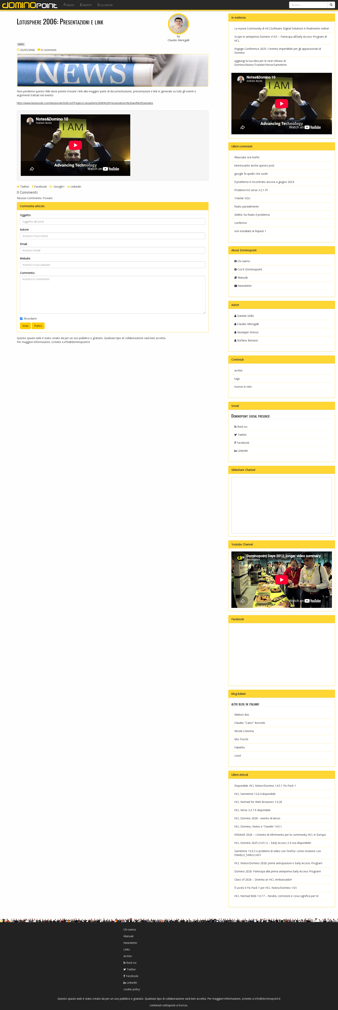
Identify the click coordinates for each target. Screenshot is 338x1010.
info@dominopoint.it (77, 342)
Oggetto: (25, 215)
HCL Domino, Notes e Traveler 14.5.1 (258, 826)
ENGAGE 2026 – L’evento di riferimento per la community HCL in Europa (280, 834)
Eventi (85, 5)
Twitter (24, 186)
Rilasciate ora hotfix (246, 157)
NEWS (21, 44)
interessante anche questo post (254, 165)
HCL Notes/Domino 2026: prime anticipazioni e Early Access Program (278, 863)
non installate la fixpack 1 (250, 231)
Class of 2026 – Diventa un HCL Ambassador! (263, 879)
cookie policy (131, 989)
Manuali (242, 277)
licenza (183, 1005)
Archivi (127, 956)
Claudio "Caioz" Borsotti (249, 723)
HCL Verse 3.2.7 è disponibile (252, 810)
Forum (69, 5)
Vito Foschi (241, 739)
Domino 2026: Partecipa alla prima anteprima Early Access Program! (277, 871)
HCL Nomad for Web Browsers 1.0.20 (258, 802)
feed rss (241, 426)
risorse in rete (243, 386)
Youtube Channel (242, 544)
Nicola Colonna (244, 731)
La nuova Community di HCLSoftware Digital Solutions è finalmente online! (281, 28)
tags (237, 378)
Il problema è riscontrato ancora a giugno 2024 (264, 182)
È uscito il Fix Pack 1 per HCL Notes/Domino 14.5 (265, 888)
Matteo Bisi (241, 714)
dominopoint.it (30, 5)
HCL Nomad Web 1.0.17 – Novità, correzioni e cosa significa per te (276, 896)
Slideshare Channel (243, 470)
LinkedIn (75, 186)
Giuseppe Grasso (247, 332)
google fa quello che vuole (251, 173)
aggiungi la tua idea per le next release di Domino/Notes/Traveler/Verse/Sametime (260, 63)
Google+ (59, 186)
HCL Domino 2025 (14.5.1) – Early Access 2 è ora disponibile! (272, 843)
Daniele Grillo (245, 316)
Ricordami (30, 318)
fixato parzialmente (246, 206)
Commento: (27, 273)
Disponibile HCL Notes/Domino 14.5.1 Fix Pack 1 (265, 785)
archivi (238, 370)
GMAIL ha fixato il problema (252, 214)
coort (237, 755)
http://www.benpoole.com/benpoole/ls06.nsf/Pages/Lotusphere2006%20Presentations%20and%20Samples (85, 103)
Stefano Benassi (247, 340)
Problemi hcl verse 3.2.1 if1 (251, 190)
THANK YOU (242, 198)
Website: (25, 258)
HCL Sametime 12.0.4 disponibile (255, 794)
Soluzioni (104, 5)
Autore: (24, 229)
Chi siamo (243, 261)
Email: (23, 244)
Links (126, 949)
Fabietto (239, 747)
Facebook (40, 186)
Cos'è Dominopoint (249, 269)
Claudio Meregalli (247, 324)
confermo (240, 223)
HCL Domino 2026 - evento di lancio (257, 818)
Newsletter (244, 286)
